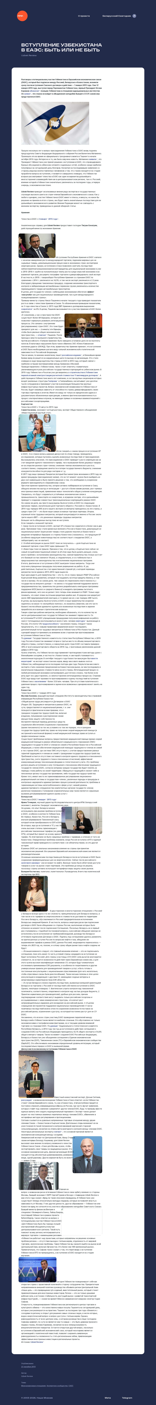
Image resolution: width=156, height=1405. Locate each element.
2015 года (52, 219)
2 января (42, 219)
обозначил (34, 91)
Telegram (127, 1398)
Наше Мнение (22, 16)
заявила (92, 159)
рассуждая (26, 1100)
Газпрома (52, 381)
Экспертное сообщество (57, 1386)
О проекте (84, 16)
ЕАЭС (71, 1386)
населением (40, 681)
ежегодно (80, 621)
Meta (108, 1398)
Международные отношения (33, 1386)
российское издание (71, 355)
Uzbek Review (36, 1342)
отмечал (41, 335)
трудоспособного (50, 624)
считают (57, 1132)
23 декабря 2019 (28, 1367)
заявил (27, 94)
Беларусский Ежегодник (117, 16)
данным (27, 638)
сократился (26, 309)
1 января (41, 800)
